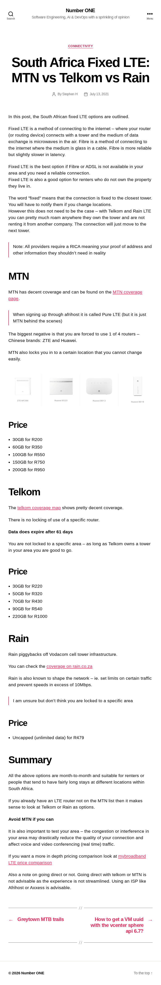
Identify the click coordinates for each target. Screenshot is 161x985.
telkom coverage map (39, 507)
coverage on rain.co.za (69, 666)
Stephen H (70, 94)
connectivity (80, 46)
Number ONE (80, 10)
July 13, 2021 (99, 94)
